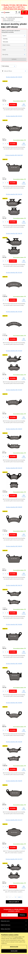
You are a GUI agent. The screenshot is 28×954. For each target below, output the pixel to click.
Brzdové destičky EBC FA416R (14, 468)
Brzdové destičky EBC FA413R (14, 194)
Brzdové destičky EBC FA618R (14, 741)
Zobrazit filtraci (8, 71)
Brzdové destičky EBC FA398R (14, 702)
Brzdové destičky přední (8, 20)
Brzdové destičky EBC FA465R (14, 429)
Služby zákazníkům (5, 929)
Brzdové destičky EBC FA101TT (14, 820)
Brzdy (4, 18)
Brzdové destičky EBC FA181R (14, 116)
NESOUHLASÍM (14, 946)
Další (19, 897)
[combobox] (14, 35)
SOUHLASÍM (14, 951)
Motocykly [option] (5, 42)
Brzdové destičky (11, 18)
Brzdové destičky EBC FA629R (14, 781)
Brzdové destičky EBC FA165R (14, 350)
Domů (2, 17)
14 (15, 897)
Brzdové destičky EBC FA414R (14, 233)
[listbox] (14, 40)
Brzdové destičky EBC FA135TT (14, 859)
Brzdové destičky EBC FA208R (14, 624)
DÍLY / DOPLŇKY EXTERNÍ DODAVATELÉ (14, 17)
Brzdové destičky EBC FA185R (14, 390)
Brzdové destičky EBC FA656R (14, 507)
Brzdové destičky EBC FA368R (14, 663)
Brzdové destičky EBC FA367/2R (14, 155)
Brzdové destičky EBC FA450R (14, 77)
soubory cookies (17, 936)
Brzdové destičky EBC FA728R (14, 311)
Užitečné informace (5, 925)
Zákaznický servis (5, 921)
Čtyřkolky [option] (5, 38)
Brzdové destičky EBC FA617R (14, 585)
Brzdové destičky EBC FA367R (14, 546)
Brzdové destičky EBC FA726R (14, 272)
